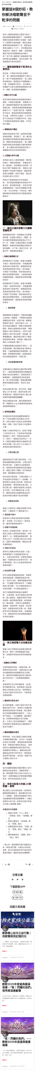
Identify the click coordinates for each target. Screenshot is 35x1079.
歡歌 (12, 786)
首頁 (3, 2)
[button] (13, 879)
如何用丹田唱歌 (16, 397)
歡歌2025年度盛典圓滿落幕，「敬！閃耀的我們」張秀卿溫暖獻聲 (17, 987)
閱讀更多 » (5, 951)
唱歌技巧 (8, 2)
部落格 (22, 29)
